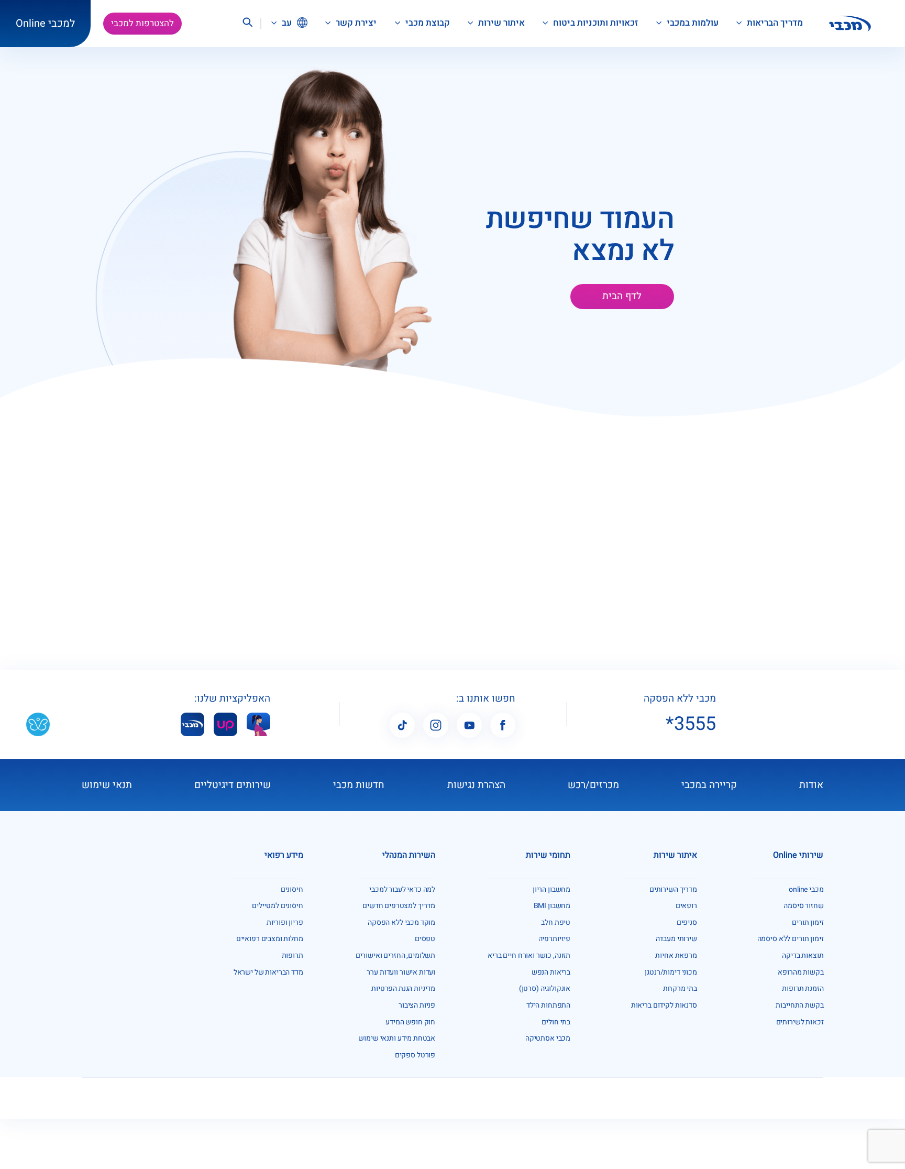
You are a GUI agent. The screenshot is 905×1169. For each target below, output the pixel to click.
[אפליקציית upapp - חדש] (225, 724)
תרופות (292, 955)
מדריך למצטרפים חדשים (398, 905)
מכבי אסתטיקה (547, 1038)
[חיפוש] (247, 23)
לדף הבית (622, 296)
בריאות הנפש (551, 972)
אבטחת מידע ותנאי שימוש (396, 1038)
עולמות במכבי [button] (692, 22)
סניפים (687, 922)
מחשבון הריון (551, 889)
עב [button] (286, 22)
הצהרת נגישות (476, 785)
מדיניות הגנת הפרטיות (403, 988)
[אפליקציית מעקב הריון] (258, 724)
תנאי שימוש (107, 785)
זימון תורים (807, 922)
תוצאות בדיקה (802, 955)
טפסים (425, 938)
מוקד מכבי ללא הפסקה (401, 922)
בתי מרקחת (680, 988)
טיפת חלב (555, 922)
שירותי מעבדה (676, 938)
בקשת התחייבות (799, 1005)
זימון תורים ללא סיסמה (790, 938)
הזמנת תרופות (802, 988)
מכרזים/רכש (593, 785)
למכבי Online (45, 23)
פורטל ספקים (415, 1055)
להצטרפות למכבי (142, 23)
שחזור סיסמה (803, 905)
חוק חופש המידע (410, 1022)
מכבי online (806, 889)
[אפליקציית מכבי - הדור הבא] (192, 724)
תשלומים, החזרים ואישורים (395, 955)
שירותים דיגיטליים (232, 785)
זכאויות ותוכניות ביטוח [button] (594, 22)
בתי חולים (556, 1022)
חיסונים (292, 889)
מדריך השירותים (673, 889)
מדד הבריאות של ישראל (268, 972)
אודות (811, 785)
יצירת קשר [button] (355, 22)
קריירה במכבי (709, 785)
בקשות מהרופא (800, 972)
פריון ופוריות (285, 922)
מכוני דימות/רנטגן (671, 972)
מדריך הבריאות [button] (774, 22)
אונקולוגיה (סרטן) (544, 988)
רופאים (686, 905)
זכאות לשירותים (800, 1022)
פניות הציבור (417, 1005)
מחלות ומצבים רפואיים (269, 938)
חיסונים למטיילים (277, 905)
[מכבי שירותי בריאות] (850, 24)
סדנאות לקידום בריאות (664, 1005)
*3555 (691, 724)
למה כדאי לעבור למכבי (402, 889)
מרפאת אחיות (676, 955)
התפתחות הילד (548, 1005)
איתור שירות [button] (500, 22)
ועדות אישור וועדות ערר (401, 972)
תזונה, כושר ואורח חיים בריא (529, 955)
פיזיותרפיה (554, 938)
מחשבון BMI (552, 905)
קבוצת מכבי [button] (426, 22)
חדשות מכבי (358, 785)
